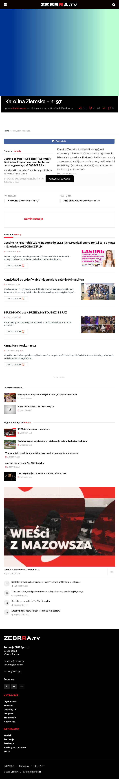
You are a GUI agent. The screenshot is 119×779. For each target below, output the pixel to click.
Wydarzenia (10, 701)
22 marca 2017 (11, 317)
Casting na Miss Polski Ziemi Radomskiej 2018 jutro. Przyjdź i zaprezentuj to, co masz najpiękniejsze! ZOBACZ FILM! (27, 162)
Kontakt (8, 735)
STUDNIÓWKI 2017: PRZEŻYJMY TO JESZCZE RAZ (35, 312)
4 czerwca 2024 (25, 477)
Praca (7, 751)
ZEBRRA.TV (16, 772)
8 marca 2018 (10, 251)
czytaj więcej (14, 266)
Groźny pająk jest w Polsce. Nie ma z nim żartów (42, 473)
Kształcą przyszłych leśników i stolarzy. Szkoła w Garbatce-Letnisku (52, 441)
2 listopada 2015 (38, 108)
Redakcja (9, 739)
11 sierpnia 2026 (25, 433)
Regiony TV (10, 709)
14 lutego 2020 (25, 410)
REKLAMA (24, 766)
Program (8, 713)
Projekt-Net (35, 772)
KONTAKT (39, 766)
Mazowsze (9, 721)
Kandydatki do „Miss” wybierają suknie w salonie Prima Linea (44, 279)
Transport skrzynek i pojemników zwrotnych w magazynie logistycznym (42, 453)
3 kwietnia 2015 (25, 398)
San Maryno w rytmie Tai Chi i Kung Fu (24, 463)
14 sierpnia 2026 (25, 445)
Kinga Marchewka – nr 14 (20, 345)
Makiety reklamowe (15, 747)
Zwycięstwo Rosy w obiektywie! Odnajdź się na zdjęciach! (47, 394)
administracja (18, 108)
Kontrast (8, 705)
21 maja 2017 (10, 285)
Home (6, 131)
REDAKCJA (9, 766)
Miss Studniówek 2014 (61, 108)
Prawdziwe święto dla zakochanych (36, 406)
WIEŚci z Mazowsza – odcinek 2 (34, 429)
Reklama (9, 743)
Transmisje (10, 717)
